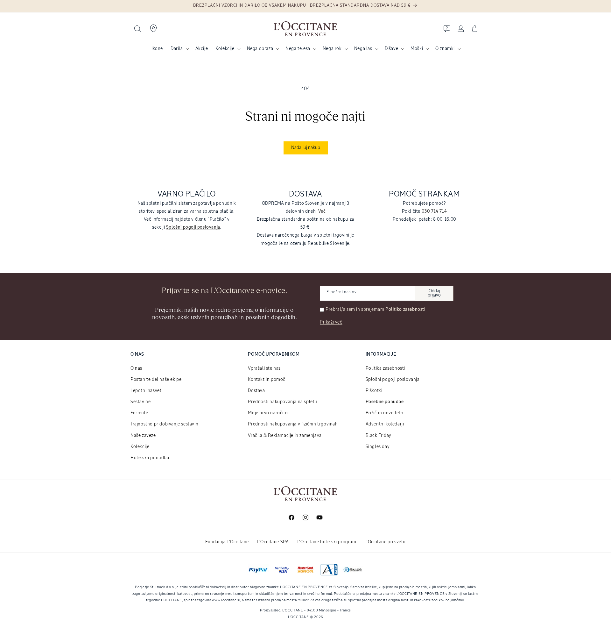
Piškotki (374, 391)
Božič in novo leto (385, 413)
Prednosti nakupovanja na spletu (282, 402)
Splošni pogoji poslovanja (393, 379)
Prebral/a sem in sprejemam (375, 309)
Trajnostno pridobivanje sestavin (164, 424)
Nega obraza (260, 48)
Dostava (256, 391)
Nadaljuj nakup (305, 148)
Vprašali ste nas (264, 368)
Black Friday (378, 435)
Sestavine (140, 402)
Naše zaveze (143, 435)
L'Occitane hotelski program (326, 542)
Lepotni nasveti (146, 391)
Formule (139, 413)
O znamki (445, 48)
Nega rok (332, 48)
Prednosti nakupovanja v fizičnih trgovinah (293, 424)
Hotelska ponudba (149, 458)
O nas (136, 368)
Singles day (378, 447)
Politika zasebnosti (385, 368)
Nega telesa (297, 48)
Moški (417, 48)
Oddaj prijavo (434, 293)
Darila (177, 48)
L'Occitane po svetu (385, 542)
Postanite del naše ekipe (155, 379)
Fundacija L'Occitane (227, 542)
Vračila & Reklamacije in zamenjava (284, 435)
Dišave (391, 48)
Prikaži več (331, 322)
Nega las (363, 48)
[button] (137, 28)
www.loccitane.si (226, 600)
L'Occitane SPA (273, 542)
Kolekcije (224, 48)
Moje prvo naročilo (268, 413)
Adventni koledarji (385, 424)
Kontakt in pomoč (266, 379)
